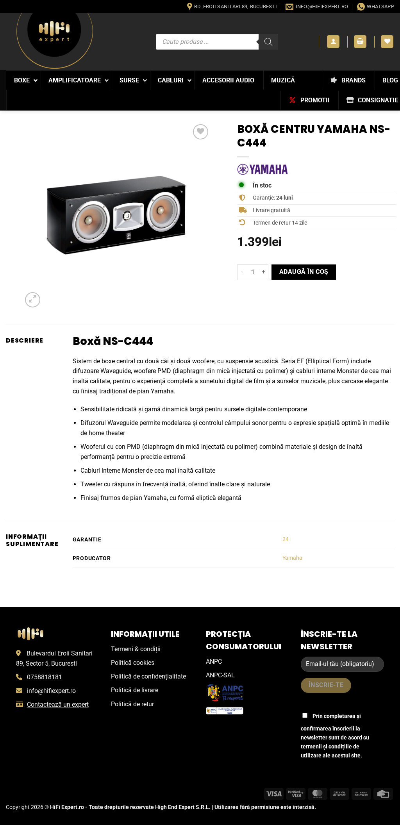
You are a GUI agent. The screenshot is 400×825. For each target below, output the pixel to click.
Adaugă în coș (304, 271)
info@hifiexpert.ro (51, 691)
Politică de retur (132, 704)
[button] (333, 41)
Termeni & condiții (136, 649)
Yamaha (292, 558)
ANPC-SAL (220, 675)
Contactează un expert (58, 704)
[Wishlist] (387, 41)
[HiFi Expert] (55, 41)
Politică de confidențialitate (148, 676)
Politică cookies (132, 662)
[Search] (268, 42)
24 (285, 539)
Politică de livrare (134, 690)
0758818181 (44, 677)
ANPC (214, 661)
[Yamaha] (262, 169)
